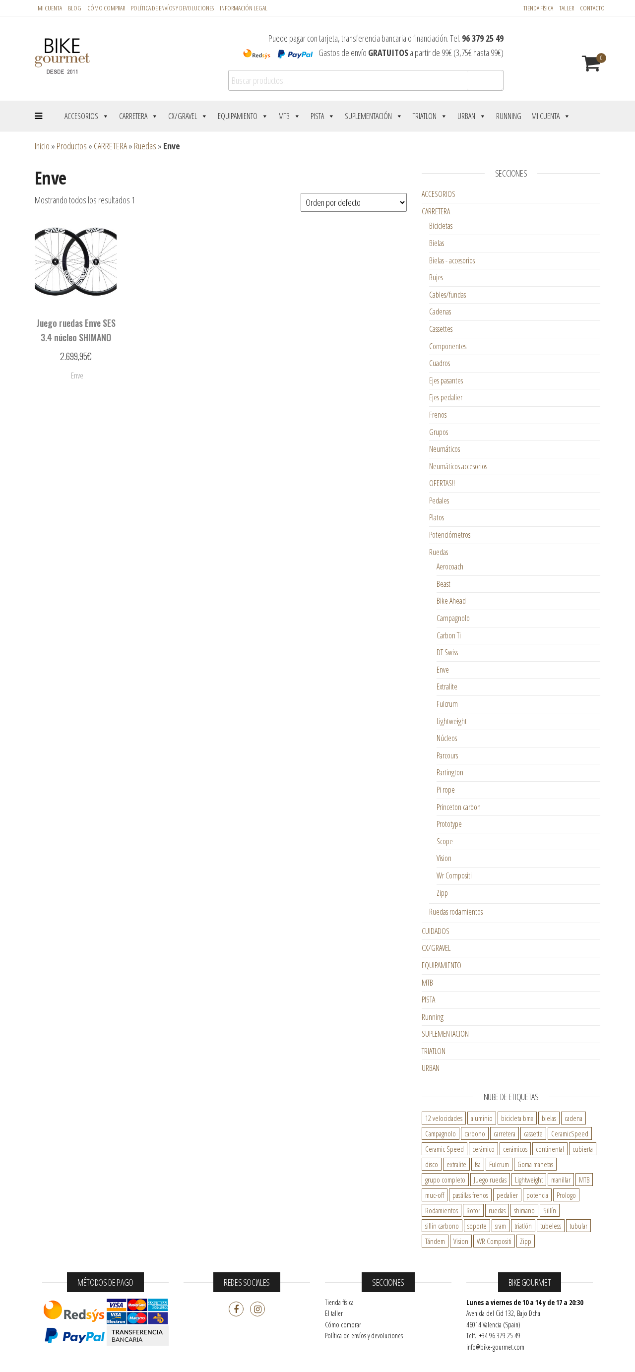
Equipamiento (237, 116)
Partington (450, 772)
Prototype (449, 823)
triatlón (523, 1226)
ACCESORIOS (438, 193)
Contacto (592, 7)
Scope (445, 841)
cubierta (582, 1149)
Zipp (442, 892)
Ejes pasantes (446, 380)
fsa (478, 1164)
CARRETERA (110, 146)
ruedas (497, 1210)
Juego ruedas (490, 1180)
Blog (74, 7)
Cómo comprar (106, 7)
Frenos (437, 414)
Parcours (447, 755)
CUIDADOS (435, 931)
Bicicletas (440, 225)
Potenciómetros (449, 534)
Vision (444, 858)
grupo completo (445, 1180)
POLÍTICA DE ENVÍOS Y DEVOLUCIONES (172, 7)
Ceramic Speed (444, 1149)
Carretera (133, 116)
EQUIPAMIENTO (441, 965)
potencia (537, 1195)
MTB (284, 116)
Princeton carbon (459, 807)
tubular (578, 1226)
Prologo (566, 1195)
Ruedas (145, 146)
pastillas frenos (470, 1195)
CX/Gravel (182, 116)
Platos (436, 517)
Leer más (76, 378)
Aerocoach (450, 566)
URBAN (431, 1067)
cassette (533, 1133)
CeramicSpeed (569, 1133)
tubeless (550, 1226)
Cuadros (439, 363)
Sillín (549, 1210)
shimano (524, 1210)
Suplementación (368, 116)
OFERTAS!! (442, 483)
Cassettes (440, 328)
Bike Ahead (451, 600)
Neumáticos (444, 448)
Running (508, 116)
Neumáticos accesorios (458, 466)
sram (500, 1226)
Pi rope (446, 789)
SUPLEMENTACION (445, 1033)
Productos (72, 146)
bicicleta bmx (517, 1118)
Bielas (436, 243)
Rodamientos (441, 1210)
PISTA (428, 999)
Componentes (447, 346)
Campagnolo (453, 618)
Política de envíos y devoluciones (364, 1335)
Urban (466, 116)
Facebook (236, 1309)
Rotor (473, 1210)
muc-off (434, 1195)
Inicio (42, 146)
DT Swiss (447, 652)
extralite (456, 1164)
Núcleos (447, 738)
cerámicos (515, 1149)
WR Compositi (494, 1241)
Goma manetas (535, 1164)
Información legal (243, 7)
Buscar (485, 80)
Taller (566, 7)
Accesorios (81, 116)
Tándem (435, 1241)
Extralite (447, 686)
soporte (477, 1226)
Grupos (438, 432)
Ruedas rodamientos (456, 911)
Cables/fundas (447, 294)
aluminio (482, 1118)
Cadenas (440, 311)
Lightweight (452, 721)
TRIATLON (433, 1051)
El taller (334, 1313)
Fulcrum (447, 703)
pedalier (507, 1195)
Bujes (436, 277)
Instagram (257, 1309)
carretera (504, 1133)
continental (550, 1149)
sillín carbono (442, 1226)
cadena (573, 1118)
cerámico (483, 1149)
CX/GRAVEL (436, 947)
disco (431, 1164)
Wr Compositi (454, 875)
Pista (317, 116)
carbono (474, 1133)
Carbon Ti (449, 635)
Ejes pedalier (445, 397)
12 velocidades (443, 1118)
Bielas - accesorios (452, 260)
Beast (443, 583)
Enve (443, 669)
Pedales (439, 500)
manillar (561, 1180)
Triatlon (425, 116)
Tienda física (538, 7)
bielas (549, 1118)
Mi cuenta (50, 7)
